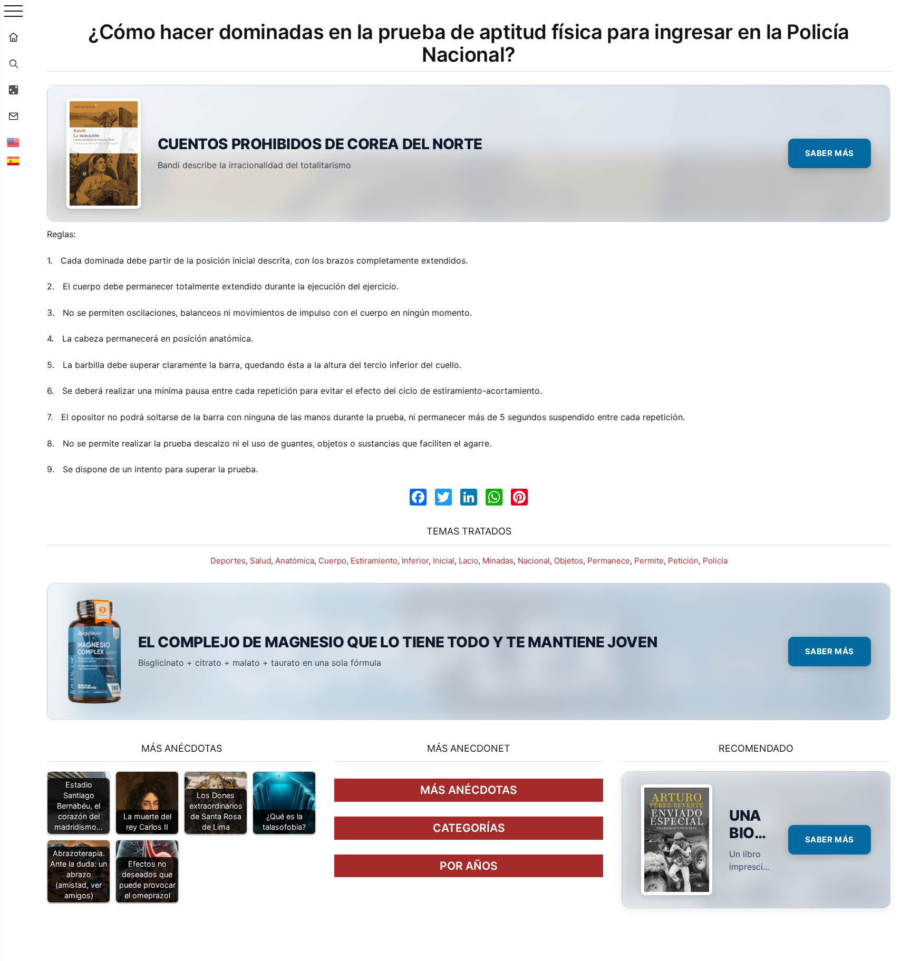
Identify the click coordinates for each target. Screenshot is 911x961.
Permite (649, 561)
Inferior (415, 561)
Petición (683, 561)
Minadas (497, 561)
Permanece (608, 561)
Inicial (443, 561)
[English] (13, 142)
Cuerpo (332, 561)
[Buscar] (13, 63)
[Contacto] (13, 116)
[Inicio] (13, 37)
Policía (715, 561)
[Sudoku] (13, 90)
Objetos (568, 561)
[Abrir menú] (13, 11)
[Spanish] (13, 161)
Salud (260, 561)
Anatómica (294, 561)
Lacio (468, 561)
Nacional (534, 561)
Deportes (228, 561)
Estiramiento (374, 561)
